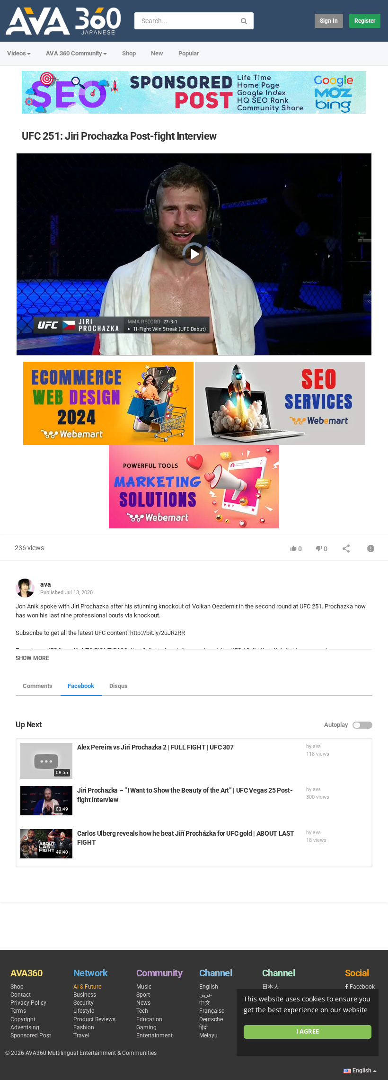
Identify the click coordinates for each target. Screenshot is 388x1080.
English (208, 986)
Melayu (208, 1035)
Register (364, 21)
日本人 (270, 986)
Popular (188, 53)
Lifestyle (83, 1011)
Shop (129, 53)
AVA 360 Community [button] (74, 53)
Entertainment (154, 1035)
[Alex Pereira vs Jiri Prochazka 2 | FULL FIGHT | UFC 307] (46, 761)
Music (143, 986)
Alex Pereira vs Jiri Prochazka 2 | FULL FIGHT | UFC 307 (155, 747)
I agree (307, 1031)
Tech (142, 1011)
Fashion (83, 1027)
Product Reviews (94, 1019)
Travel (81, 1035)
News (143, 1003)
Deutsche (211, 1019)
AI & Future (87, 986)
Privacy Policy (28, 1003)
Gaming (146, 1027)
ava (45, 584)
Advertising (24, 1027)
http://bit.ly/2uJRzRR (157, 632)
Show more (32, 658)
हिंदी (203, 1027)
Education (149, 1019)
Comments (38, 685)
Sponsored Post (30, 1035)
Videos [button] (16, 53)
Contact (20, 994)
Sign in (329, 21)
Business (84, 994)
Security (83, 1003)
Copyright (22, 1019)
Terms (18, 1011)
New (157, 53)
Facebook (81, 685)
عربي (205, 994)
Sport (143, 994)
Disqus (118, 685)
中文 (205, 1003)
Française (211, 1011)
